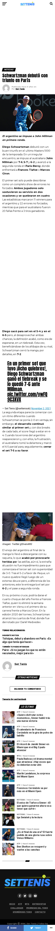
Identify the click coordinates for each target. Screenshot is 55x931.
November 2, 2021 (41, 408)
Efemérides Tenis (22, 912)
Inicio (12, 904)
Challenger (16, 908)
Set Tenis (20, 89)
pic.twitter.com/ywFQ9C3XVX (27, 397)
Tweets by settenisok (14, 699)
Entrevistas (39, 904)
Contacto (40, 912)
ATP (20, 904)
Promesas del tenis (37, 908)
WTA (27, 904)
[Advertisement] (27, 39)
